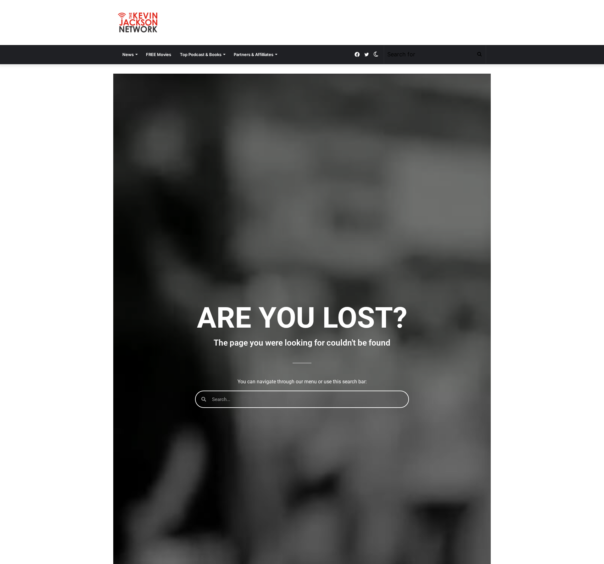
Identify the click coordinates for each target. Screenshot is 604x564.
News (128, 54)
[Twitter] (366, 54)
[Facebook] (357, 54)
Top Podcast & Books (200, 54)
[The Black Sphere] (137, 22)
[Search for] (479, 54)
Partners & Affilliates (253, 54)
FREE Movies (158, 54)
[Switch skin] (376, 54)
